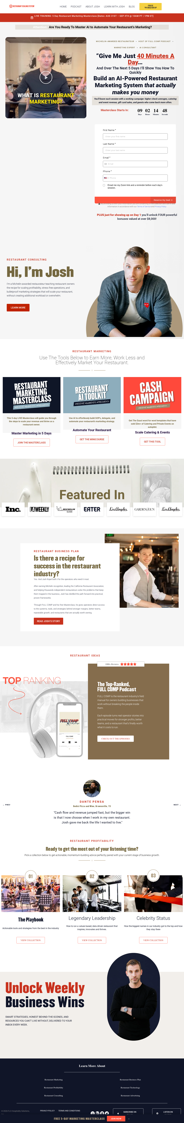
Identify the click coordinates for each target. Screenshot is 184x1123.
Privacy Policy (160, 206)
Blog (132, 6)
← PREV (6, 805)
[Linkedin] (102, 1113)
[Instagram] (93, 1113)
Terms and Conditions (69, 1111)
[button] (46, 78)
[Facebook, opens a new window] (97, 1113)
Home (63, 6)
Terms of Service (144, 206)
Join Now (116, 1118)
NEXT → (177, 805)
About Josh (93, 6)
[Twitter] (107, 1113)
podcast (76, 6)
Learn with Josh (114, 6)
